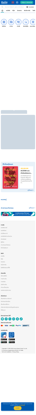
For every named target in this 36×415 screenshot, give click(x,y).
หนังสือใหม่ (3, 230)
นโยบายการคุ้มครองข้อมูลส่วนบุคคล (10, 307)
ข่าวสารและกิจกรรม (5, 245)
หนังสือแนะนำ (4, 233)
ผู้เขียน (2, 242)
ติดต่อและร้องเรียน (5, 301)
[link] (4, 23)
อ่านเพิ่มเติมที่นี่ (22, 405)
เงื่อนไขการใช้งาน (5, 304)
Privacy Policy (15, 352)
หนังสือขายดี (4, 228)
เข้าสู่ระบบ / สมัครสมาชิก (26, 2)
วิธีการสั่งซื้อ (4, 276)
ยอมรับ (17, 408)
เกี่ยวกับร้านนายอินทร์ (6, 298)
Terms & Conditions (6, 352)
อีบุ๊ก (13, 10)
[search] (2, 6)
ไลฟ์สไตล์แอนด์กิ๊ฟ (5, 268)
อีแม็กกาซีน (27, 10)
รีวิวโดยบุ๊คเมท (4, 248)
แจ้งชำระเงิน (4, 284)
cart (17, 2)
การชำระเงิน (4, 279)
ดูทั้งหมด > (31, 190)
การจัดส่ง (3, 282)
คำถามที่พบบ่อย (5, 287)
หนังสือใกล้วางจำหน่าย (6, 236)
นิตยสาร (19, 10)
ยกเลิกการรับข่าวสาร (6, 290)
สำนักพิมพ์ (3, 239)
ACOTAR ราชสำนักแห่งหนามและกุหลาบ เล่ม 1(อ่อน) (26, 172)
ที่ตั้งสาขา (3, 310)
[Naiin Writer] (18, 214)
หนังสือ (8, 10)
